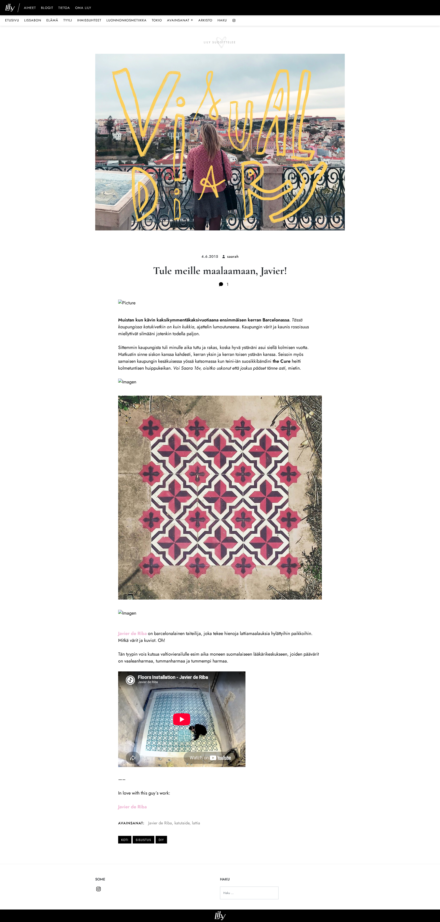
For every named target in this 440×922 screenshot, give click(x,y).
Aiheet (30, 8)
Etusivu (12, 20)
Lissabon (32, 20)
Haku (222, 20)
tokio (157, 20)
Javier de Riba (160, 823)
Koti (124, 840)
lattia (196, 823)
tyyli (67, 20)
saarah (233, 256)
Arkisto (205, 20)
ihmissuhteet (89, 20)
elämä (52, 20)
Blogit (47, 8)
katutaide (181, 823)
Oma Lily (83, 8)
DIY (161, 840)
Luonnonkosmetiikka (126, 20)
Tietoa (64, 8)
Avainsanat (180, 20)
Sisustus (143, 840)
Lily (220, 915)
